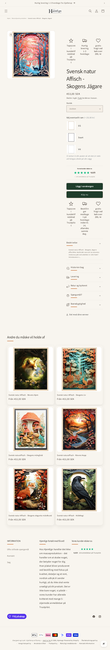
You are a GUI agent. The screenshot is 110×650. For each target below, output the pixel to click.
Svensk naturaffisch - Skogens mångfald (26, 455)
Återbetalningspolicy (90, 640)
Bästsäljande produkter (19, 18)
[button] (6, 11)
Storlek (69, 103)
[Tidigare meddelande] (5, 3)
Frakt (80, 98)
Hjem (8, 18)
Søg (9, 562)
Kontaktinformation (87, 643)
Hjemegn (60, 640)
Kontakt (11, 556)
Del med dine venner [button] (79, 314)
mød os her (47, 640)
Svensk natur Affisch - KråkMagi (70, 515)
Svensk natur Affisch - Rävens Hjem (23, 395)
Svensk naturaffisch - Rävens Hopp (71, 455)
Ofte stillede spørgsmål (18, 549)
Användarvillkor (40, 643)
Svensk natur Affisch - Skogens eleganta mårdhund (30, 515)
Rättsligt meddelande (68, 643)
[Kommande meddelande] (104, 3)
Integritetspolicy (24, 643)
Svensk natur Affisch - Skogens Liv (71, 395)
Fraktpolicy (53, 643)
